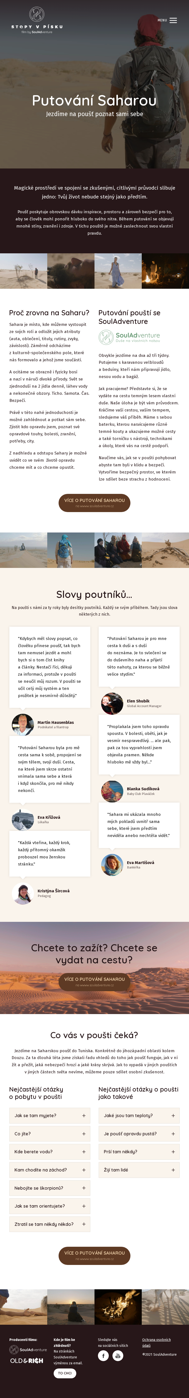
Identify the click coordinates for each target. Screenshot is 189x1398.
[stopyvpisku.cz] (37, 20)
